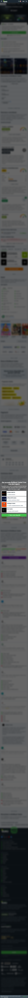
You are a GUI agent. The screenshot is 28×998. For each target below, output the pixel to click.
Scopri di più (6, 997)
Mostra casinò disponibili (15, 515)
